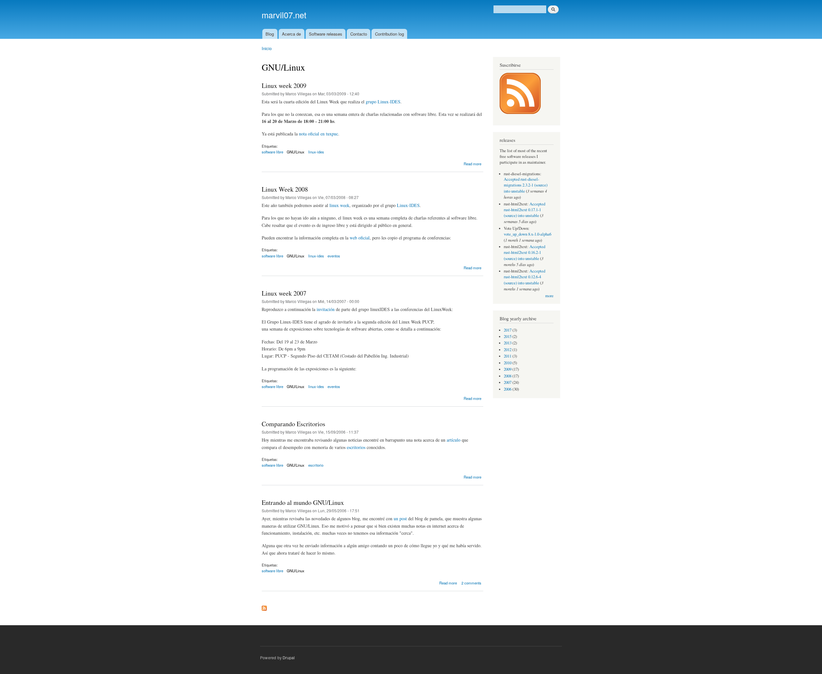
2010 (508, 363)
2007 (508, 382)
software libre (272, 151)
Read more (472, 163)
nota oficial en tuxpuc (318, 134)
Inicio (267, 48)
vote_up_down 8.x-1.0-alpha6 (527, 234)
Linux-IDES (408, 205)
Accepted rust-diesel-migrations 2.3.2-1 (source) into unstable (525, 185)
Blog (270, 34)
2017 (508, 330)
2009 (508, 369)
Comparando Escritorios (293, 423)
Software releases (325, 34)
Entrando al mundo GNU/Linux (303, 502)
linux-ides (316, 151)
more (549, 295)
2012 (508, 349)
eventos (334, 255)
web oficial (360, 238)
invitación (326, 309)
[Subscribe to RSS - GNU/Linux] (264, 606)
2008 (508, 376)
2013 (508, 343)
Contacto (358, 34)
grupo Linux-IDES (383, 102)
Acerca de (291, 34)
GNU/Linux (295, 151)
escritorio (315, 465)
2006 (508, 389)
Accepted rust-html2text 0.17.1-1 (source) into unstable (524, 210)
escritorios (356, 447)
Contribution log (389, 34)
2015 (508, 336)
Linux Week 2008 (285, 189)
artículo (453, 440)
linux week (339, 205)
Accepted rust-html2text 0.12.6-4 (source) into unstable (524, 277)
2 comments (471, 582)
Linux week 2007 (284, 293)
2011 (508, 356)
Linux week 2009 (284, 85)
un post (400, 518)
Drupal (289, 657)
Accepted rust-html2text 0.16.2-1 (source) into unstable (524, 252)
